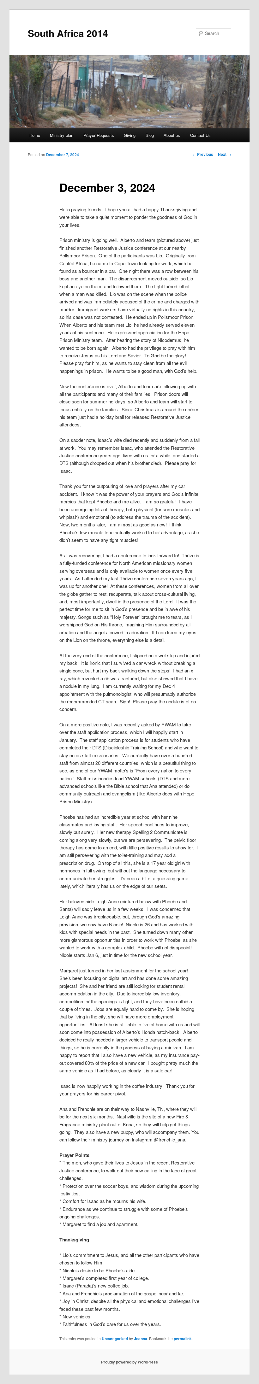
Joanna (140, 1338)
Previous (202, 154)
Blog (150, 135)
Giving (130, 135)
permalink (183, 1338)
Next (224, 154)
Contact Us (200, 135)
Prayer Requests (98, 135)
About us (172, 135)
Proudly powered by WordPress (129, 1362)
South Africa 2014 (68, 33)
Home (34, 135)
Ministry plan (61, 135)
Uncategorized (115, 1338)
